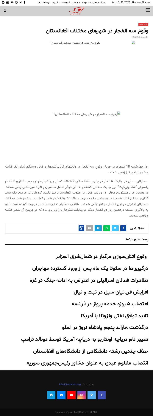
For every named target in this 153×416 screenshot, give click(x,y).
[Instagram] (81, 395)
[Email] (61, 395)
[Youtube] (71, 395)
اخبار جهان (143, 24)
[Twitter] (92, 395)
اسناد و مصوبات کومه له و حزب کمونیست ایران (79, 3)
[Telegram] (51, 395)
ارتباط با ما (43, 3)
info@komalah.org (70, 384)
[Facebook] (102, 395)
